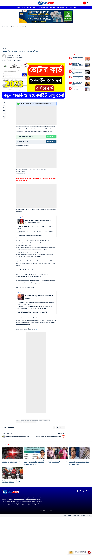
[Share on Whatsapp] (11, 60)
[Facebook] (77, 491)
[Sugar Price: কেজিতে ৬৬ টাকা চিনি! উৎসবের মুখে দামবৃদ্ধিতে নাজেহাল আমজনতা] (87, 72)
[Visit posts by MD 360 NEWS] (4, 56)
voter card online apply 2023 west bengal (29, 420)
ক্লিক (37, 329)
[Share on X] (8, 60)
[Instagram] (83, 491)
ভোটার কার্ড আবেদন (19, 422)
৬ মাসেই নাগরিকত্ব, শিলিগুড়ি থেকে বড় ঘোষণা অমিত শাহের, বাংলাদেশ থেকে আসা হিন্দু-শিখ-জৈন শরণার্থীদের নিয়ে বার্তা (77, 59)
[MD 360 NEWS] (46, 3)
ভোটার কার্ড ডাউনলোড (26, 422)
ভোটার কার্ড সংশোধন (33, 422)
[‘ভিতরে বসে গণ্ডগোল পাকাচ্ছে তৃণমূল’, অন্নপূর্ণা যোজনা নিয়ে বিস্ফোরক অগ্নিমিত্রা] (87, 84)
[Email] (4, 110)
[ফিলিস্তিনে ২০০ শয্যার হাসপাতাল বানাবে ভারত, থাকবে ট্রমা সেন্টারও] (87, 89)
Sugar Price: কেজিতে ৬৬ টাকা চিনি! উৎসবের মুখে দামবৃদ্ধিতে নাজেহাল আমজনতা (77, 72)
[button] (84, 3)
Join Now (52, 136)
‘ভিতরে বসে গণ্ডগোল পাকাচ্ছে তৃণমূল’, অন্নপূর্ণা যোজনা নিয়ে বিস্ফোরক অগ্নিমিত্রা (77, 83)
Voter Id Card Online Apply (44, 420)
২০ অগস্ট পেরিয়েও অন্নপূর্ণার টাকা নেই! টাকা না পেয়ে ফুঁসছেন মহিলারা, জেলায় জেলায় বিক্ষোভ (77, 78)
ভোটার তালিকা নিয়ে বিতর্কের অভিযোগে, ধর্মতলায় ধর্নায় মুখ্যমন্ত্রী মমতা (30, 235)
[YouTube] (80, 491)
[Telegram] (86, 491)
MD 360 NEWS (11, 55)
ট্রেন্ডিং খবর (5, 26)
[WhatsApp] (89, 491)
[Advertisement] (46, 36)
